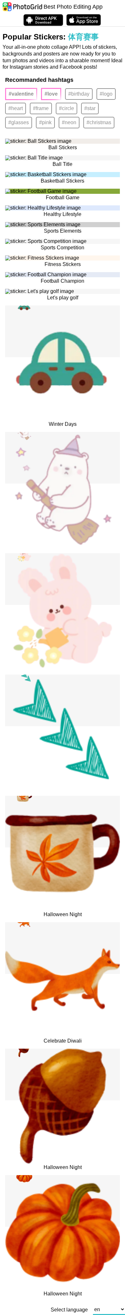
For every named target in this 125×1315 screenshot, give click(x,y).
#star (90, 108)
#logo (106, 94)
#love (51, 94)
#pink (45, 122)
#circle (66, 108)
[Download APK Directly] (43, 20)
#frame (41, 108)
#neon (69, 122)
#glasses (18, 122)
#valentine (21, 94)
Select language (69, 1309)
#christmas (99, 122)
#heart (15, 108)
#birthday (78, 94)
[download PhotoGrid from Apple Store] (83, 19)
